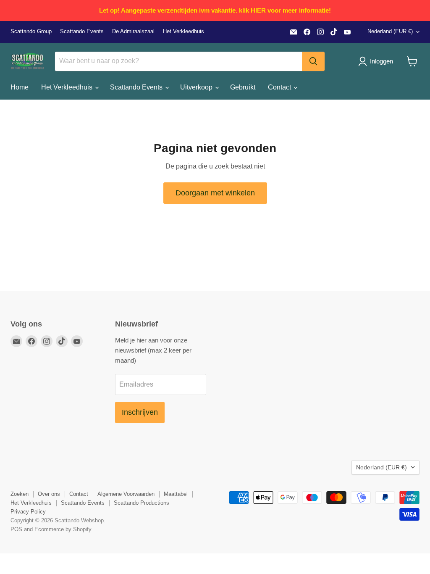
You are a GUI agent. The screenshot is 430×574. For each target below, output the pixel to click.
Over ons (49, 494)
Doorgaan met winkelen (215, 193)
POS (16, 529)
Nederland (390, 31)
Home (19, 87)
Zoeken (19, 494)
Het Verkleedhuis (183, 31)
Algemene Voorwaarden (126, 494)
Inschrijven (140, 412)
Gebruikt (242, 87)
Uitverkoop (197, 87)
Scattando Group (31, 31)
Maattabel (176, 494)
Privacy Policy (28, 511)
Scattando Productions (141, 503)
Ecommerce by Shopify (63, 529)
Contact (280, 87)
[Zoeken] (313, 61)
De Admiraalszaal (133, 31)
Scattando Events (82, 31)
